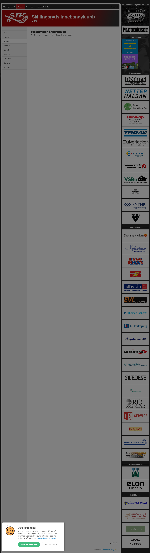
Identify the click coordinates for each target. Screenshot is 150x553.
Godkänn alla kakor (29, 544)
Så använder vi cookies (47, 538)
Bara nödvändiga (51, 544)
